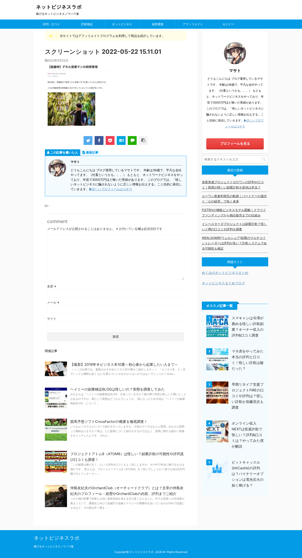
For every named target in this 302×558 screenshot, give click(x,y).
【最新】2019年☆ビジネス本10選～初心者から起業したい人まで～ (124, 364)
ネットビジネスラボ (59, 7)
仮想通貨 (157, 24)
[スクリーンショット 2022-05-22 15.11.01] (121, 140)
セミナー (228, 24)
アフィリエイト (193, 24)
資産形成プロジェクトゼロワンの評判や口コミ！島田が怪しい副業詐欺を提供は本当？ (233, 184)
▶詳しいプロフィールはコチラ (110, 189)
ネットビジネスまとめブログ (223, 283)
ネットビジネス (122, 24)
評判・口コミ (51, 24)
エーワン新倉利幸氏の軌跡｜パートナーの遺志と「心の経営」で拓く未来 (234, 198)
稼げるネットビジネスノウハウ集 (54, 546)
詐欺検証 (87, 24)
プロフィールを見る (235, 143)
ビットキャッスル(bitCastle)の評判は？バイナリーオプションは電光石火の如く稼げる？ (248, 473)
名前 (51, 286)
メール (53, 302)
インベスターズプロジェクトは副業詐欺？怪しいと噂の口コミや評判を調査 (234, 226)
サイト (51, 318)
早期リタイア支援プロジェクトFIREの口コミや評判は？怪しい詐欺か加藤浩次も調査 (248, 396)
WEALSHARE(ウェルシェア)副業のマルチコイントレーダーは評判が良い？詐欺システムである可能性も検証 (234, 243)
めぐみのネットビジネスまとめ (225, 273)
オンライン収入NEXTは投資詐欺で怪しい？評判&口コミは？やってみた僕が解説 (248, 434)
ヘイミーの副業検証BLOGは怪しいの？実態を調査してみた (117, 389)
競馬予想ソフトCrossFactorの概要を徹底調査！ (108, 421)
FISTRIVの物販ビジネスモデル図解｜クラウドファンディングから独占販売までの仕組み (234, 212)
